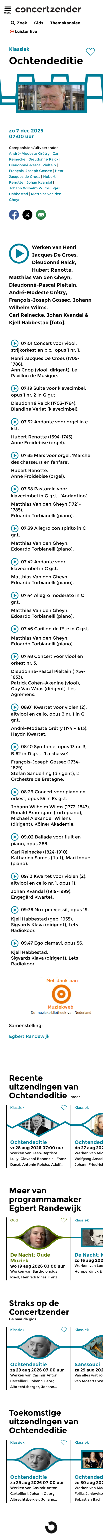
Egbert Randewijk (29, 1036)
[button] (19, 254)
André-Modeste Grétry (29, 153)
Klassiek (19, 49)
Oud (14, 1220)
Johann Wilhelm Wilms (29, 188)
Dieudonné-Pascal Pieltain (32, 165)
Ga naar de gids (22, 1319)
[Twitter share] (27, 215)
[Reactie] (41, 215)
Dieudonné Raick (43, 159)
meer (75, 1097)
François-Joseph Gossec (30, 171)
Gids (38, 23)
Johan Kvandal (39, 182)
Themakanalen (65, 23)
